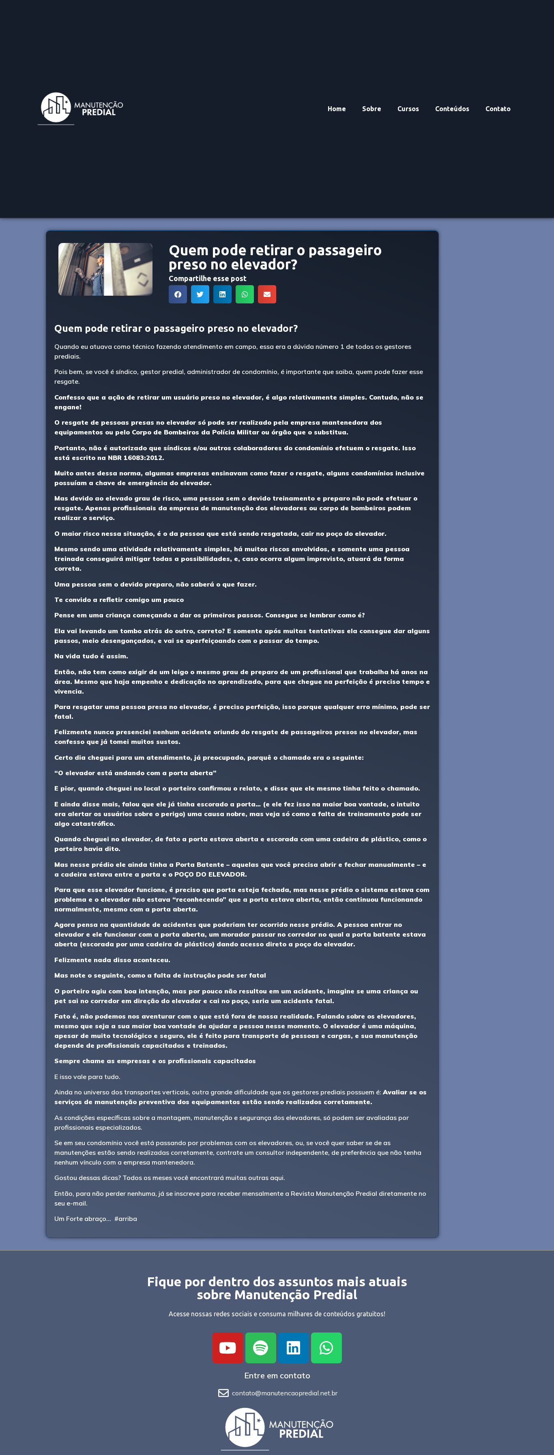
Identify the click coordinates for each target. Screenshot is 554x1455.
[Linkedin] (293, 1347)
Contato (498, 108)
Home (337, 108)
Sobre (371, 108)
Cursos (408, 108)
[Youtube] (228, 1347)
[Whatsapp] (326, 1347)
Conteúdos (452, 108)
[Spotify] (260, 1347)
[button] (178, 294)
